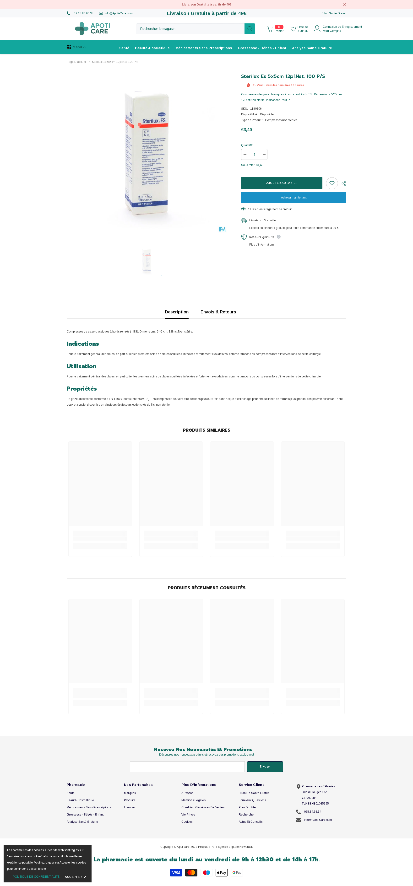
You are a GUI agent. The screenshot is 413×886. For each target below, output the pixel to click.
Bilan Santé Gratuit (334, 13)
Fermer (344, 5)
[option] (147, 153)
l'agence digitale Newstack (234, 846)
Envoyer (265, 766)
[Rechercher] (195, 28)
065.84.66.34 (312, 811)
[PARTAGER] (342, 183)
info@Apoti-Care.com (119, 13)
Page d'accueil (77, 62)
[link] (100, 539)
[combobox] (190, 28)
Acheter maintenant (293, 197)
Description (177, 312)
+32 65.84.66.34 (82, 13)
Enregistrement (352, 26)
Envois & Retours (218, 312)
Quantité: (247, 145)
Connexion (330, 26)
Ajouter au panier (280, 183)
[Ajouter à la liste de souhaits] (332, 183)
